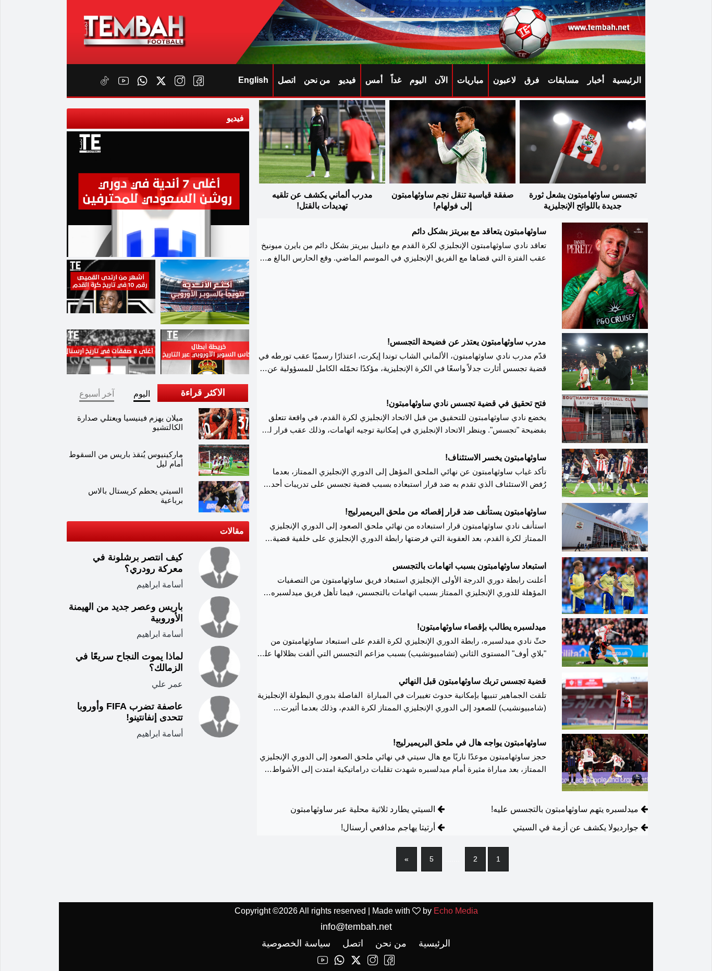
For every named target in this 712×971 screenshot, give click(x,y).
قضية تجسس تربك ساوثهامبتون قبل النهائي (472, 681)
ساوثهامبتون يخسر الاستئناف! (495, 457)
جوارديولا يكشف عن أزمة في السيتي (576, 827)
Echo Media (456, 910)
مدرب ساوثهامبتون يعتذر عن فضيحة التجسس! (466, 341)
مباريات (470, 80)
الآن (441, 80)
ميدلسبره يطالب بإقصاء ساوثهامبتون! (481, 626)
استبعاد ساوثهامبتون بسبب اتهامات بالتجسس (469, 565)
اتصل (287, 80)
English (253, 80)
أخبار (595, 80)
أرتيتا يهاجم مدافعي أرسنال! (388, 827)
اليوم (418, 80)
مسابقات (563, 80)
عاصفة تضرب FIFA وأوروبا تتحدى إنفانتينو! (130, 712)
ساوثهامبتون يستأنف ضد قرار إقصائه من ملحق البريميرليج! (445, 511)
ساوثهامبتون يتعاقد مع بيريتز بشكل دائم (479, 231)
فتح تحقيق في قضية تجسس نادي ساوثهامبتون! (466, 403)
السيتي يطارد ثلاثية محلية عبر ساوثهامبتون (362, 809)
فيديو (347, 80)
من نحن (317, 80)
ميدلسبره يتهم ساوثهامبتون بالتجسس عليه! (565, 809)
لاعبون (504, 80)
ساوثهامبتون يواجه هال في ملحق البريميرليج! (469, 742)
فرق (531, 80)
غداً (396, 80)
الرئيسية (626, 80)
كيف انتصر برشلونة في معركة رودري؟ (138, 563)
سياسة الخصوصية (296, 943)
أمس (374, 80)
